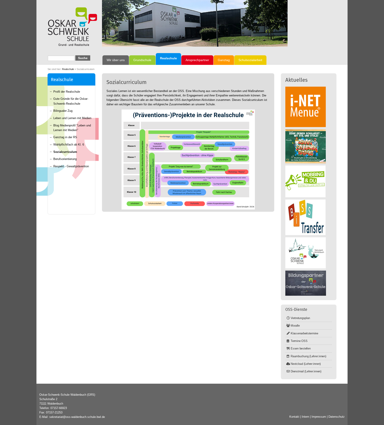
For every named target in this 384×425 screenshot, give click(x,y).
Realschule (68, 69)
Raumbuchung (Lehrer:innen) (308, 356)
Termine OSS (299, 341)
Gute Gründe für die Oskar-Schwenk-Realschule (70, 101)
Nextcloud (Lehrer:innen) (306, 363)
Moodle (295, 325)
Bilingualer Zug (62, 110)
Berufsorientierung (65, 159)
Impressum (319, 416)
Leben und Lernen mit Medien (72, 118)
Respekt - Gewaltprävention (71, 166)
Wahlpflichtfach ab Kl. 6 (68, 144)
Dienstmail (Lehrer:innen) (306, 371)
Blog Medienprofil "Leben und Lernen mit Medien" (72, 128)
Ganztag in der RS (65, 137)
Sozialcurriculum (65, 152)
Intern (305, 416)
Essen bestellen (300, 348)
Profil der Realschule (66, 91)
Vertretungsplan (300, 318)
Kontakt (294, 416)
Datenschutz (336, 416)
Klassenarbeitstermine (304, 333)
